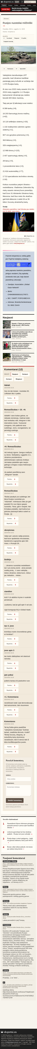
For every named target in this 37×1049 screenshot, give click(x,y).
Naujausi (15, 374)
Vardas (8, 775)
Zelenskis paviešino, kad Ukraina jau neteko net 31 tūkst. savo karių (18, 210)
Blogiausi (19, 379)
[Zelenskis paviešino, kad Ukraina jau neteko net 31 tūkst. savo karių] (18, 222)
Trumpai (10, 5)
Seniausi (25, 374)
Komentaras (10, 783)
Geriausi (9, 379)
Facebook (9, 38)
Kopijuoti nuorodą (8, 41)
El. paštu (24, 38)
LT (22, 1)
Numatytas (10, 68)
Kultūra (29, 5)
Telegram (16, 38)
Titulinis (4, 5)
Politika (16, 5)
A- (4, 68)
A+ (16, 68)
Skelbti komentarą (15, 800)
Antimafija (22, 5)
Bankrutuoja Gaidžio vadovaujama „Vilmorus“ (22, 9)
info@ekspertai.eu (19, 243)
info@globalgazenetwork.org (13, 1042)
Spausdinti (23, 68)
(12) (4, 25)
